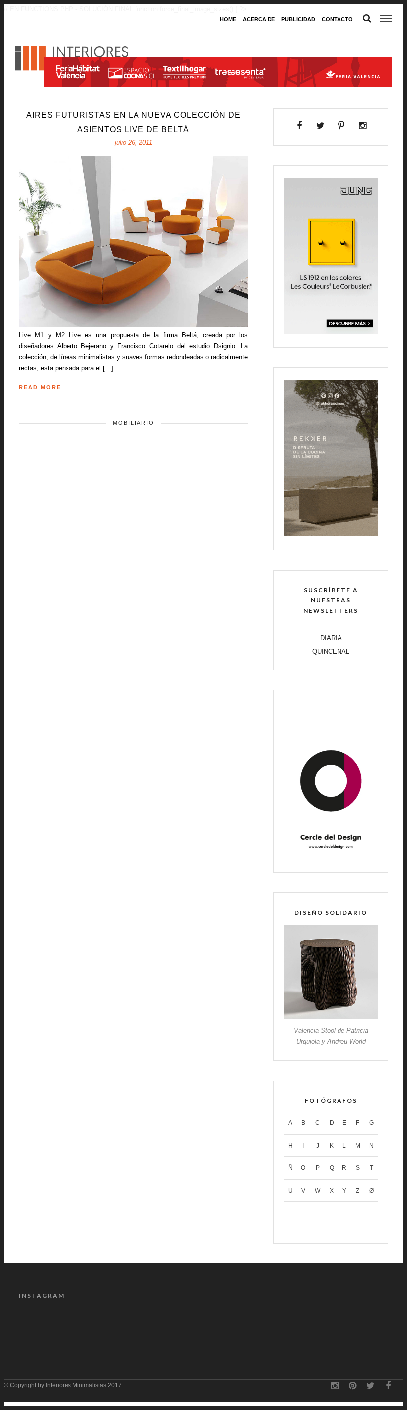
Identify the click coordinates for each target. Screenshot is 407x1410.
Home (228, 19)
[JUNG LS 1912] (331, 331)
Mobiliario (133, 423)
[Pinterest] (341, 125)
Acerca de (259, 19)
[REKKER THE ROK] (331, 534)
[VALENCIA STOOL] (331, 1016)
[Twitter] (320, 125)
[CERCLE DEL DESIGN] (331, 856)
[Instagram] (362, 125)
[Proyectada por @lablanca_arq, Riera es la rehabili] (40, 1325)
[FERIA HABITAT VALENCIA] (218, 37)
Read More (40, 387)
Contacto (337, 19)
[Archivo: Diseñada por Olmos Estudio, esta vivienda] (180, 1325)
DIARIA (331, 638)
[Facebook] (299, 125)
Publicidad (298, 19)
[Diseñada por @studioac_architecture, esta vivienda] (320, 1325)
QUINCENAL (330, 651)
